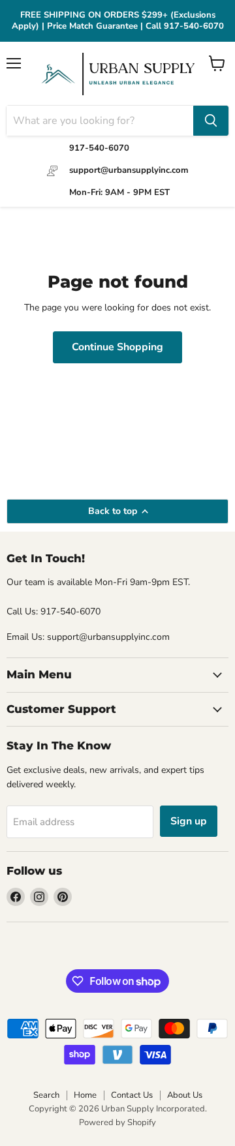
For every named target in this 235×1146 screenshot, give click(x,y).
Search (46, 1095)
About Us (184, 1095)
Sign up (188, 821)
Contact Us (132, 1095)
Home (85, 1095)
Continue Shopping (117, 347)
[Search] (210, 121)
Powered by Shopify (117, 1122)
